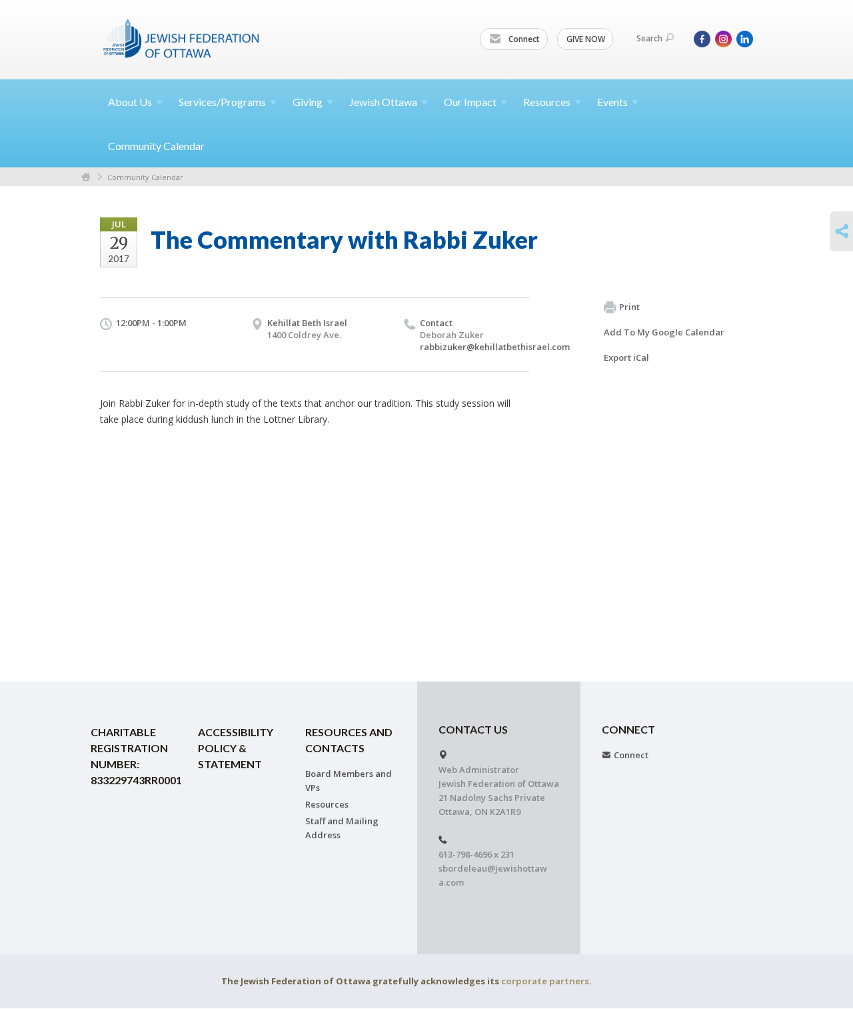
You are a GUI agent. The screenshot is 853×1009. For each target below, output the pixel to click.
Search (649, 38)
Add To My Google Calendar (664, 332)
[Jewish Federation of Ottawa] (182, 38)
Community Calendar (156, 145)
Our (470, 101)
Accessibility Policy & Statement (235, 748)
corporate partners (545, 981)
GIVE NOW (585, 39)
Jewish (383, 101)
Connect (523, 39)
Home (86, 177)
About (130, 101)
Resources (327, 804)
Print (629, 307)
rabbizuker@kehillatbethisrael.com (495, 347)
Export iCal (626, 357)
